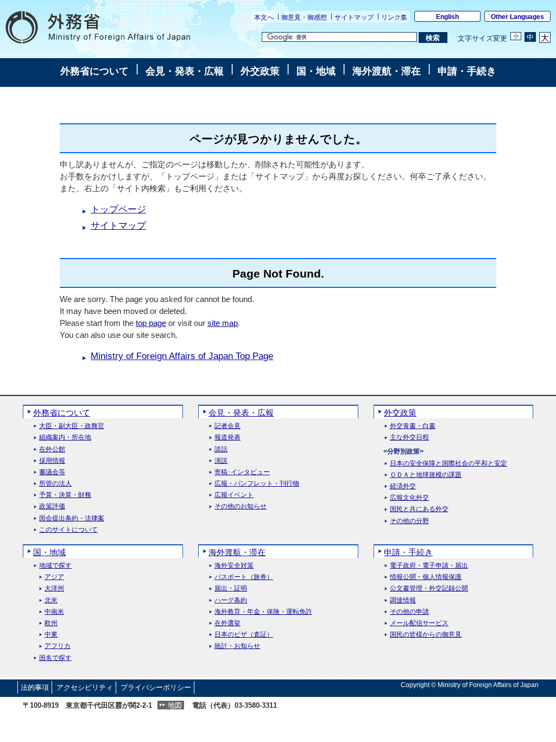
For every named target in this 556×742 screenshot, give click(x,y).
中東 (51, 634)
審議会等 (52, 472)
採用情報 (52, 460)
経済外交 (403, 486)
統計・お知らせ (237, 646)
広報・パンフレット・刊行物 (256, 483)
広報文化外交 (409, 497)
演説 (221, 460)
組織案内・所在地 (65, 437)
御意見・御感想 (304, 17)
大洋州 (54, 588)
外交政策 (260, 71)
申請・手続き (467, 71)
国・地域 (316, 71)
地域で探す (55, 565)
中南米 (54, 611)
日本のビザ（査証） (243, 634)
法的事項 (35, 687)
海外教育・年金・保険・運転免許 (263, 611)
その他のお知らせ (240, 506)
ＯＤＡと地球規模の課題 (426, 475)
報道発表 (227, 437)
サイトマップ (354, 17)
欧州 (51, 623)
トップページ (118, 209)
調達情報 (403, 600)
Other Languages (517, 17)
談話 (221, 449)
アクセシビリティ (84, 687)
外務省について (94, 71)
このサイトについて (68, 529)
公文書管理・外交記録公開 (429, 588)
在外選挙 (227, 623)
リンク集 (394, 17)
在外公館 (52, 449)
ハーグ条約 (230, 600)
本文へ (264, 17)
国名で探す (55, 658)
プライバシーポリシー (156, 687)
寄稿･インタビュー (242, 472)
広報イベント (234, 495)
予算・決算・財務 (65, 495)
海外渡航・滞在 (386, 71)
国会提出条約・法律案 (71, 518)
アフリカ (58, 646)
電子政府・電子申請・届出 (429, 565)
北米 (51, 600)
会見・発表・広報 (185, 71)
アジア (54, 577)
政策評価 (52, 506)
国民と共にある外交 (419, 509)
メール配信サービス (419, 623)
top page (151, 323)
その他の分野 (409, 521)
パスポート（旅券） (243, 577)
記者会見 (227, 426)
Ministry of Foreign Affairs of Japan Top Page (182, 356)
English (447, 17)
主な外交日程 (409, 437)
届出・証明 (230, 588)
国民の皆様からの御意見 (426, 634)
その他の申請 (409, 611)
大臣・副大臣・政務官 (71, 426)
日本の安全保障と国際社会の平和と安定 (448, 463)
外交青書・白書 (412, 426)
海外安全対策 (234, 565)
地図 (175, 705)
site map (222, 323)
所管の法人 (55, 483)
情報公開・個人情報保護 (426, 577)
